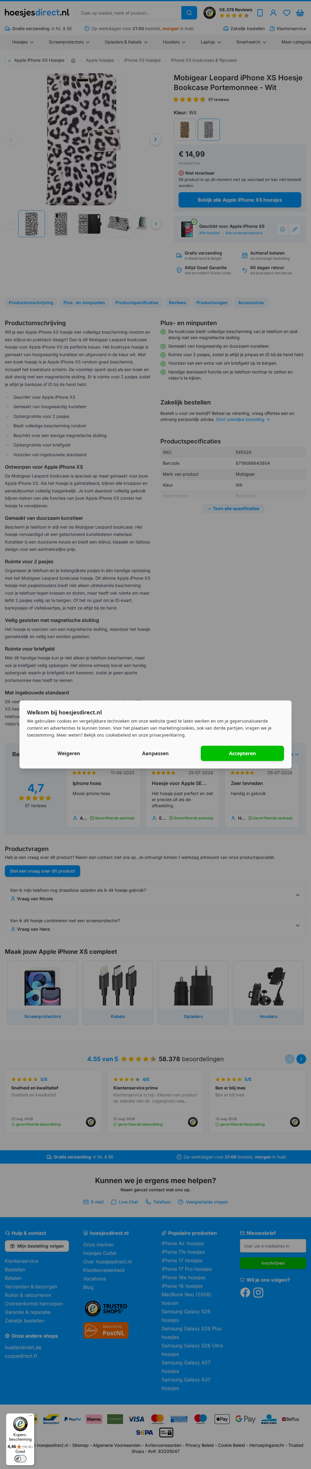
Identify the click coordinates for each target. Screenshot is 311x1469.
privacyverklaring (167, 735)
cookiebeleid (118, 735)
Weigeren (68, 753)
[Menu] (30, 1417)
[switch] (20, 1458)
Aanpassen (155, 753)
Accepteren (242, 753)
